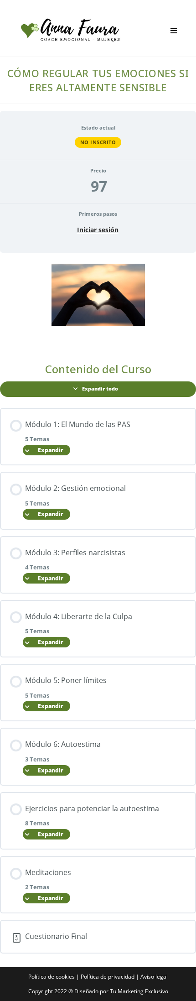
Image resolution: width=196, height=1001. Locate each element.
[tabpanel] (98, 304)
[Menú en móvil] (170, 30)
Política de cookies (51, 976)
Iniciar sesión (98, 230)
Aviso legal (154, 976)
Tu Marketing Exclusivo (139, 991)
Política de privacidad (107, 976)
